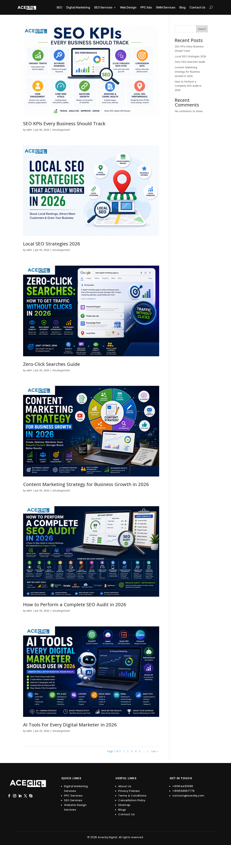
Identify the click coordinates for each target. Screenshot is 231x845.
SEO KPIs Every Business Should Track (64, 123)
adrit (29, 129)
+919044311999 (182, 786)
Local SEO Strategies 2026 (51, 243)
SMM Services (165, 7)
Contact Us (197, 7)
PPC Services (73, 795)
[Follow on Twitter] (25, 796)
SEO (59, 7)
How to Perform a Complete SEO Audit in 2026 (74, 604)
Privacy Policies (129, 791)
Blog (182, 7)
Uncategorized (61, 129)
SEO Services (103, 7)
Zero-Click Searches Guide (51, 364)
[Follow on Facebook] (9, 796)
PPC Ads (146, 7)
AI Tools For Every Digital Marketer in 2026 (70, 724)
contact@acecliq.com (188, 795)
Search (202, 29)
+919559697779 (183, 791)
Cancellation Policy (131, 800)
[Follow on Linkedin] (20, 796)
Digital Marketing (78, 7)
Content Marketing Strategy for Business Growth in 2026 (86, 484)
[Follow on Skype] (31, 796)
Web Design (128, 7)
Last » (154, 751)
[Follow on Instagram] (14, 796)
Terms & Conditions (132, 795)
